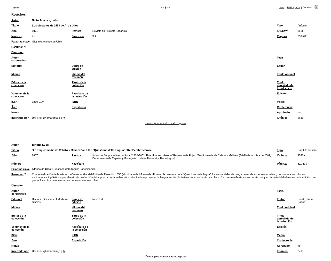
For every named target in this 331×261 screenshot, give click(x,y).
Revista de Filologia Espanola (109, 30)
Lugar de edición (77, 67)
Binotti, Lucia (40, 144)
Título (15, 25)
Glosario (37, 41)
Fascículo (78, 36)
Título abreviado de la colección (285, 85)
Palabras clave (20, 41)
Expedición (79, 107)
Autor (15, 20)
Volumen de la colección (20, 95)
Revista (76, 30)
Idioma (15, 74)
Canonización (87, 169)
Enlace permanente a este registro (165, 123)
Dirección (17, 52)
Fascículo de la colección (80, 95)
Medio (281, 101)
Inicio (16, 7)
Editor (281, 65)
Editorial (16, 65)
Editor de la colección (18, 84)
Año (14, 30)
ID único (282, 117)
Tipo (280, 25)
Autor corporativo (18, 59)
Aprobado (283, 112)
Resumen (17, 46)
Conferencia (284, 107)
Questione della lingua (65, 169)
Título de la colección (79, 84)
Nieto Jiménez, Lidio (45, 20)
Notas (15, 112)
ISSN (14, 101)
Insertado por (20, 117)
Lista (281, 7)
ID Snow (282, 30)
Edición (282, 93)
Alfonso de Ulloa (52, 41)
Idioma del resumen (78, 75)
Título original (286, 74)
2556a (301, 155)
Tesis (280, 57)
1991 (35, 30)
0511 (300, 30)
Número (16, 36)
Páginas (282, 36)
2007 (35, 155)
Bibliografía (293, 7)
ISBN (75, 101)
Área (14, 107)
